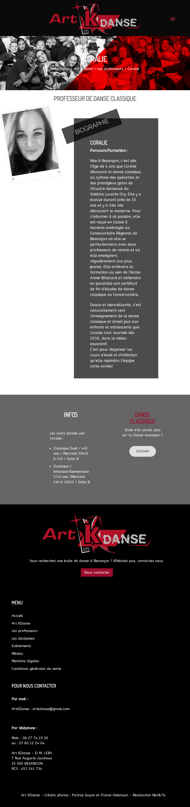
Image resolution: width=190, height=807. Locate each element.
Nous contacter (97, 572)
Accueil (17, 616)
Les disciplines (23, 638)
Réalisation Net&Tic (149, 795)
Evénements (21, 646)
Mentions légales (25, 661)
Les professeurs (25, 631)
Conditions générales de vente (36, 669)
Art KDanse (21, 623)
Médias (17, 654)
